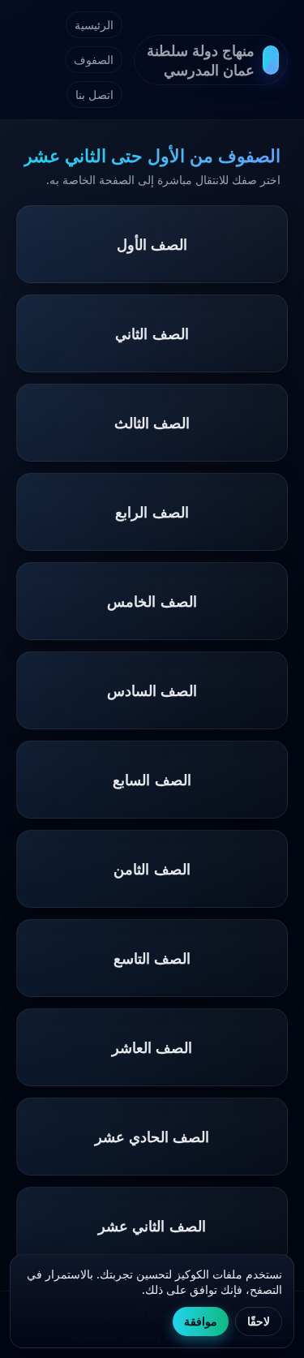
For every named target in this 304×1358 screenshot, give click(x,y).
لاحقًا (258, 1321)
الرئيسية (94, 24)
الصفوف (93, 59)
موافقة (200, 1321)
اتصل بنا (94, 94)
